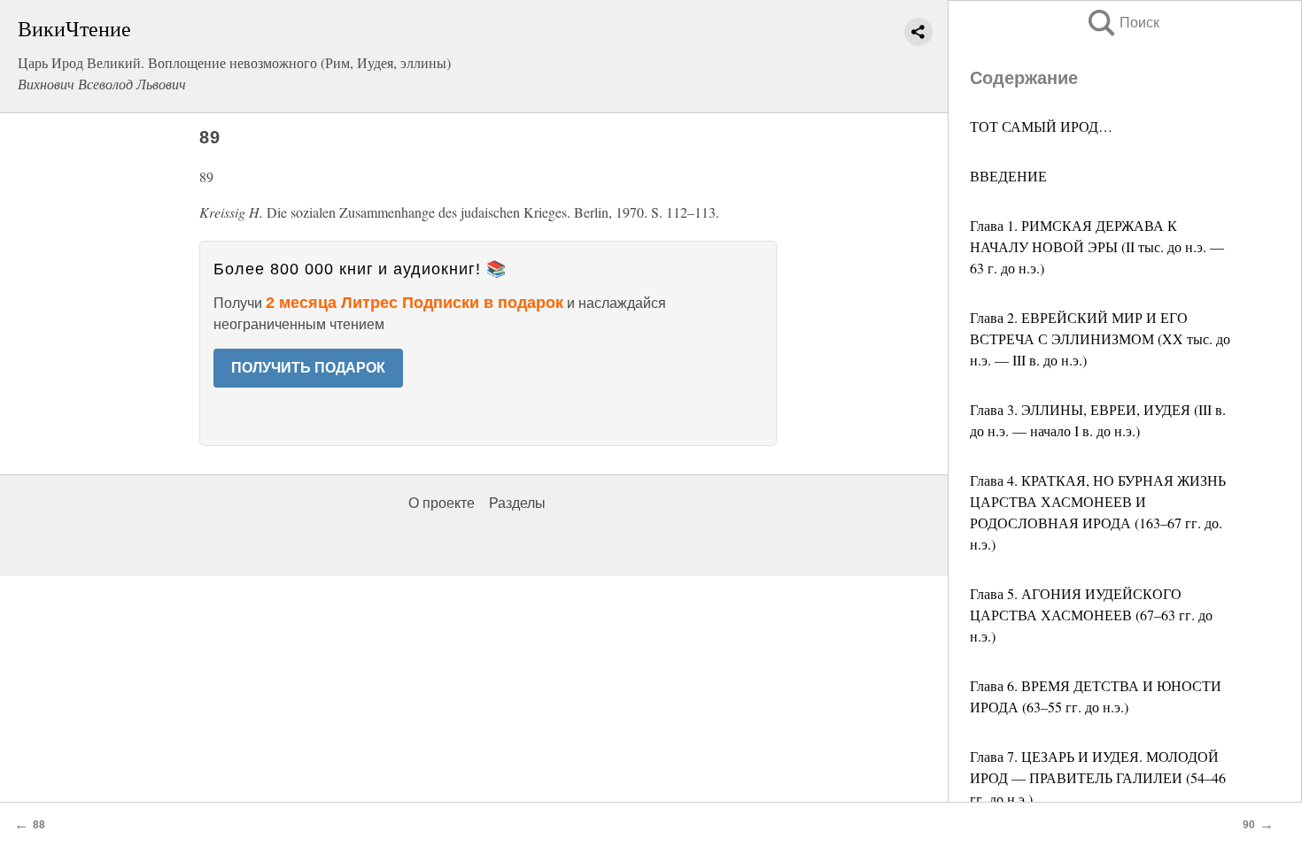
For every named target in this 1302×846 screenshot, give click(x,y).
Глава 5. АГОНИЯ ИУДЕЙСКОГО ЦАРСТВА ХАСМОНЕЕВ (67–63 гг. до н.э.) (1091, 614)
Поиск (1122, 22)
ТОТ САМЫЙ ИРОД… (1041, 126)
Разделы (517, 503)
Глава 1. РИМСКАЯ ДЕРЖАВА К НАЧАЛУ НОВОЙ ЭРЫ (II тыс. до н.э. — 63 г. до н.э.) (1097, 246)
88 (39, 825)
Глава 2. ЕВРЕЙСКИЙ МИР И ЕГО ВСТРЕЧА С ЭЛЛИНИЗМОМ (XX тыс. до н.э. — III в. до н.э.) (1100, 338)
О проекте (441, 503)
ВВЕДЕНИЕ (1008, 175)
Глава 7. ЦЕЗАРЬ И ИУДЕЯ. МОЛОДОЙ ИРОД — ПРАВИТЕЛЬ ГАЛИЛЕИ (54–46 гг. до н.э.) (1098, 777)
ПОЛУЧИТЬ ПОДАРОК (308, 367)
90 (1249, 825)
